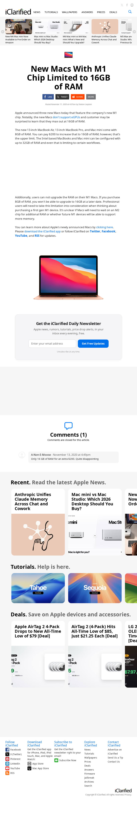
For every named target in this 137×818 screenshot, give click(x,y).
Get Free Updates (93, 343)
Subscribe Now (67, 760)
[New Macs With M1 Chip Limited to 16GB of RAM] (68, 276)
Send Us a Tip (115, 757)
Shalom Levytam (85, 104)
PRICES (101, 12)
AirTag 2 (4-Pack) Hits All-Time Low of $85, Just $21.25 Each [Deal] (95, 631)
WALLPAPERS (69, 12)
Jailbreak (89, 777)
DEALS (113, 12)
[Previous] (2, 31)
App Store (37, 763)
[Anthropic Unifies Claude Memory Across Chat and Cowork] (105, 33)
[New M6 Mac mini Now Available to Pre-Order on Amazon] (18, 33)
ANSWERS (87, 12)
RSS (12, 773)
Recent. (21, 482)
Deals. (19, 614)
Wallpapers (90, 757)
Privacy (127, 794)
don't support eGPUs (66, 117)
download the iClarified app (42, 231)
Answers (89, 769)
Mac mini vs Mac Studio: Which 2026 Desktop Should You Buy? (46, 39)
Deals (87, 765)
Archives (89, 781)
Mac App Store (40, 768)
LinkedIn (15, 763)
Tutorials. (23, 566)
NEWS (36, 12)
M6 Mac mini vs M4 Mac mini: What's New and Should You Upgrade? (75, 39)
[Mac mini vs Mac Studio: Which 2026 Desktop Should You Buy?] (47, 33)
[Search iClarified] (130, 11)
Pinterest (15, 758)
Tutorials (89, 753)
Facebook (15, 749)
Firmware (89, 773)
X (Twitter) (16, 754)
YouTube (15, 768)
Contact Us (114, 761)
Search (88, 785)
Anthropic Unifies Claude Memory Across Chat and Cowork (104, 39)
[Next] (134, 31)
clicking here (104, 227)
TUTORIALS (51, 12)
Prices (87, 761)
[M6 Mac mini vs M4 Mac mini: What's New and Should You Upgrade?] (76, 33)
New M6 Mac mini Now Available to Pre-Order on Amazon (17, 39)
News (87, 749)
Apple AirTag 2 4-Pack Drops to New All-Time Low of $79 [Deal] (38, 631)
